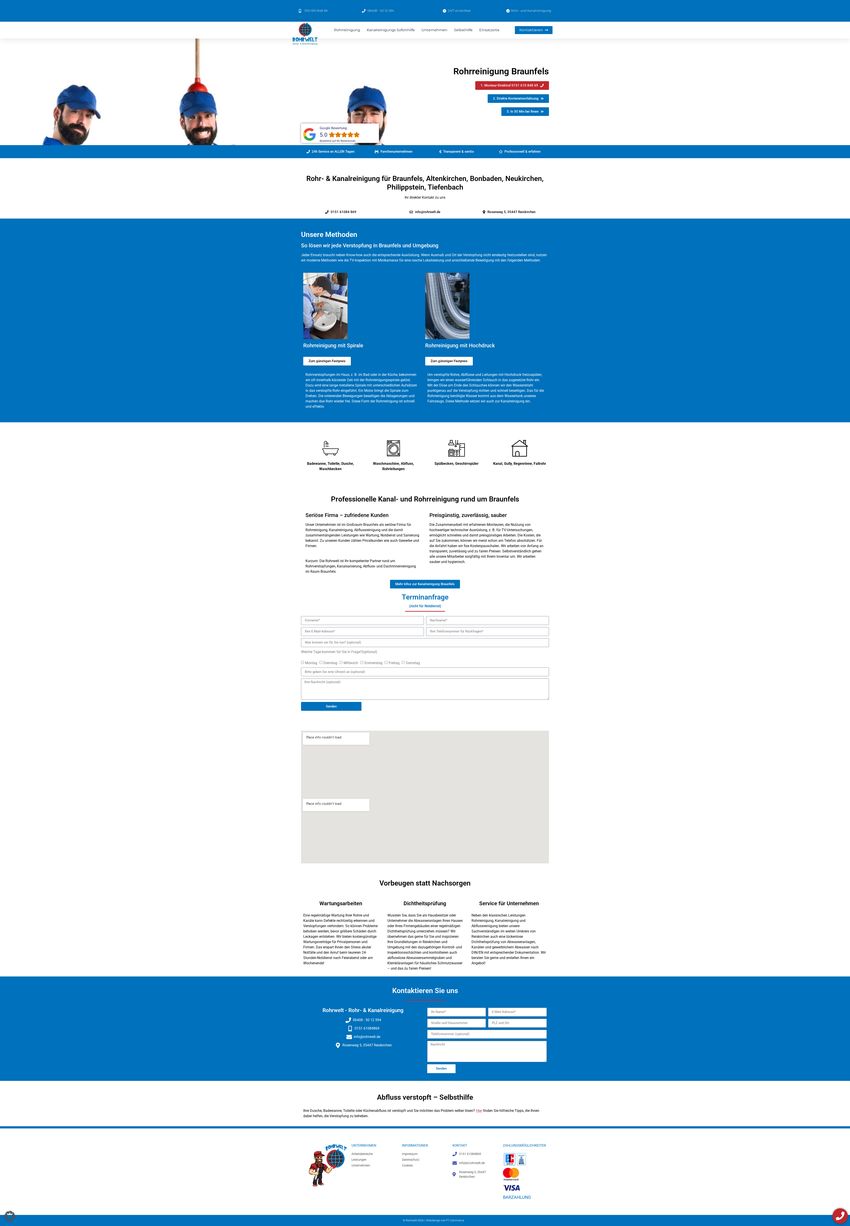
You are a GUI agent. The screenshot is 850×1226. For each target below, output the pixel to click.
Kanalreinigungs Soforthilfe (391, 30)
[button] (330, 151)
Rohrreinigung (347, 30)
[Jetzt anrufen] (840, 1216)
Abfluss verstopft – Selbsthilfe (425, 1097)
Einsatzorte (489, 30)
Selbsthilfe (463, 30)
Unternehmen (434, 30)
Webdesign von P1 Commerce (445, 1220)
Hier (479, 1111)
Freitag (394, 663)
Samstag (413, 663)
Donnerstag (373, 663)
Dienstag (330, 663)
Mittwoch (351, 663)
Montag (311, 663)
